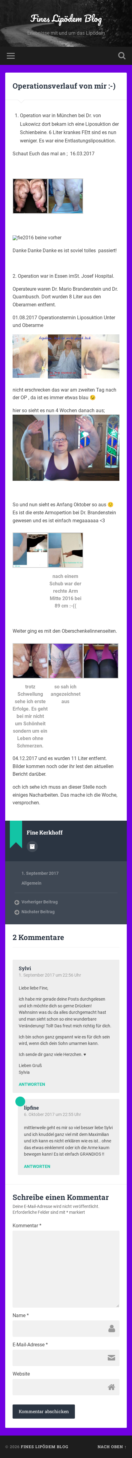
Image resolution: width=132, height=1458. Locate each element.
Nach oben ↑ (112, 1446)
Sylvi (25, 968)
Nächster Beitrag (38, 911)
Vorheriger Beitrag (39, 901)
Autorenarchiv (32, 846)
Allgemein (31, 883)
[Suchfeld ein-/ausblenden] (122, 56)
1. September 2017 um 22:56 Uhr (50, 975)
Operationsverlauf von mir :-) (64, 86)
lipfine (31, 1107)
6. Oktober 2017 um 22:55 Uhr (52, 1114)
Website (21, 1374)
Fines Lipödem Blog (66, 18)
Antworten (32, 1084)
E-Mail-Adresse (30, 1344)
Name (21, 1315)
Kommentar (27, 1225)
